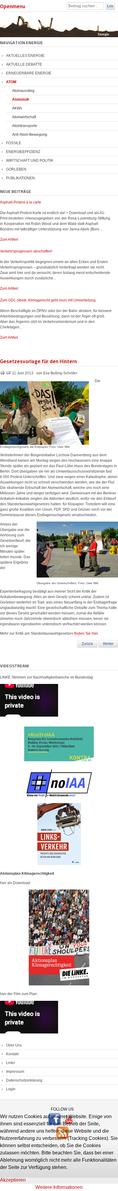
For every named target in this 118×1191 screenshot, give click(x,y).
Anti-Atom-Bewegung (29, 134)
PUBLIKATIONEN (20, 178)
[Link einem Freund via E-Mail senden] (8, 374)
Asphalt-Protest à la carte (20, 202)
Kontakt (12, 1054)
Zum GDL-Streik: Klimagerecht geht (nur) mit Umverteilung (48, 300)
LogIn (10, 1089)
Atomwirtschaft (24, 117)
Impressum (15, 1071)
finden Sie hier (86, 633)
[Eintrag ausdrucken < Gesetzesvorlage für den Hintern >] (3, 374)
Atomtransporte (24, 126)
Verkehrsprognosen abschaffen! (26, 251)
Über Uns (14, 1045)
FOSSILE (13, 143)
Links (10, 1063)
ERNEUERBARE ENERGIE (28, 73)
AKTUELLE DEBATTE (24, 64)
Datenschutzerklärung (24, 1080)
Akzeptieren (13, 1180)
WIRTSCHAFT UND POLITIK (29, 160)
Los (110, 6)
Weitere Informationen (59, 1187)
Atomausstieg (23, 91)
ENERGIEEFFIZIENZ (23, 152)
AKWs (17, 108)
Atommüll (20, 99)
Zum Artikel (9, 239)
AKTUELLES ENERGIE (25, 56)
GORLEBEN (16, 169)
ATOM (11, 82)
